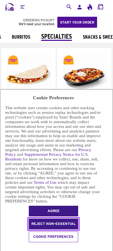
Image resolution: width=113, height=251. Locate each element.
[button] (22, 7)
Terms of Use (45, 182)
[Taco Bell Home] (9, 7)
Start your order (77, 22)
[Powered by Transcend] (2, 247)
